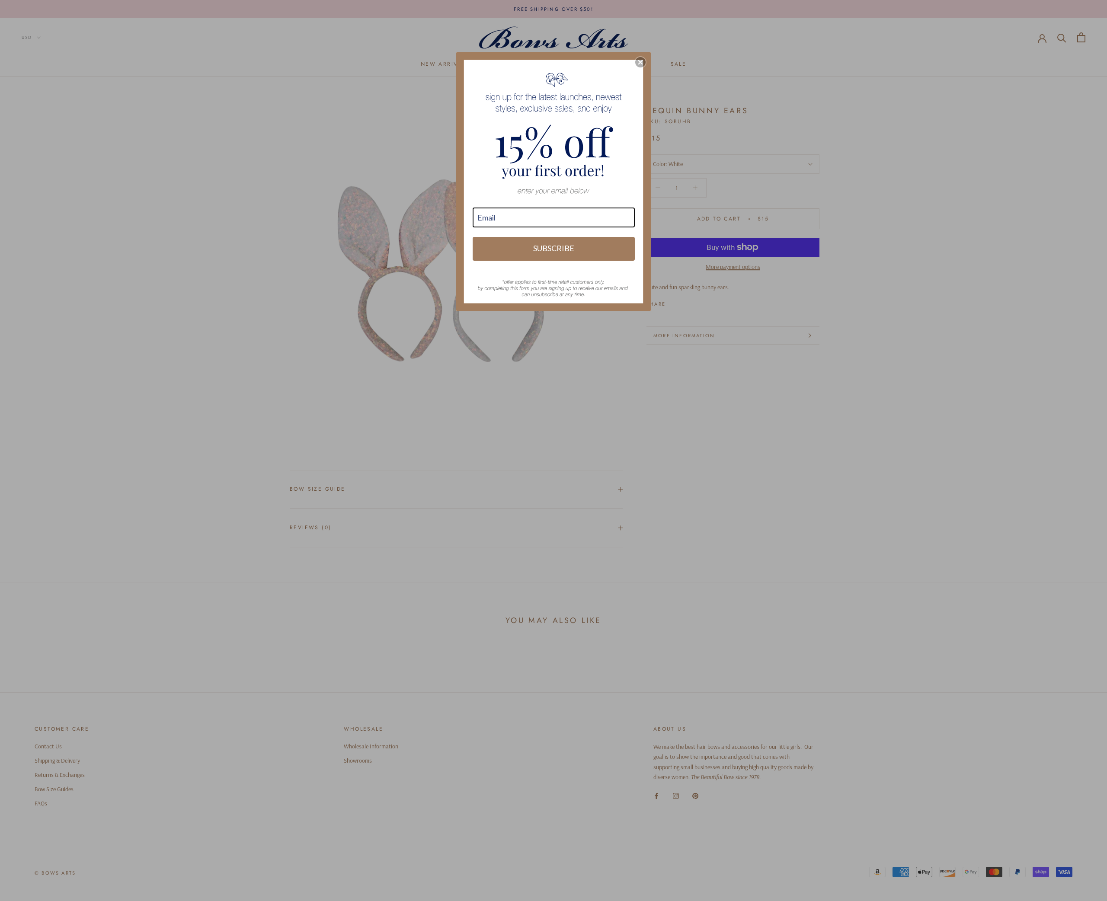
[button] (640, 62)
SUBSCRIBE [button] (553, 248)
